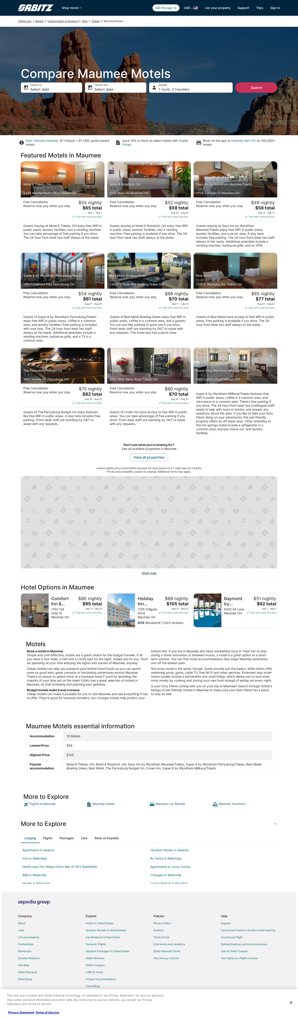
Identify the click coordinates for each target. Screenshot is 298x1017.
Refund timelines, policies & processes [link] (244, 944)
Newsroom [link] (24, 951)
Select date (39, 89)
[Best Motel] (235, 299)
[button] (149, 824)
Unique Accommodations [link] (101, 979)
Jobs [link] (21, 930)
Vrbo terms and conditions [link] (169, 944)
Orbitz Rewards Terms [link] (166, 951)
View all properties (149, 457)
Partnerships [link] (25, 944)
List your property (218, 8)
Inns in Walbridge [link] (34, 858)
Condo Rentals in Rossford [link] (169, 883)
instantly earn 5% (243, 140)
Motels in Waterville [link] (36, 883)
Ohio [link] (84, 21)
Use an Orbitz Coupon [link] (234, 951)
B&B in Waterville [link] (34, 875)
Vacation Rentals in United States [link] (106, 930)
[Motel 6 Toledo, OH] (62, 205)
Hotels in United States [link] (100, 923)
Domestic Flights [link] (96, 944)
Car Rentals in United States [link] (103, 937)
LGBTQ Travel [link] (94, 972)
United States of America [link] (63, 21)
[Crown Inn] (149, 393)
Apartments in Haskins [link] (38, 850)
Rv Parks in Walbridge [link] (166, 858)
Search (256, 87)
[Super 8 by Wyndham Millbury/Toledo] (235, 393)
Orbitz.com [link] (24, 21)
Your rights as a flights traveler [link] (239, 958)
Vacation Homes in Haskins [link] (169, 850)
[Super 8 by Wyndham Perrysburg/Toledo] (62, 299)
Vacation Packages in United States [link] (107, 951)
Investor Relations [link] (29, 958)
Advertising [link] (25, 979)
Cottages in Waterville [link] (165, 875)
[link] (54, 804)
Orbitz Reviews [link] (95, 958)
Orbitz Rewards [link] (27, 972)
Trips (259, 8)
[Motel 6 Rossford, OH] (149, 205)
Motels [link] (39, 21)
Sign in (275, 8)
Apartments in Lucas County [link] (170, 867)
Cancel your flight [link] (232, 937)
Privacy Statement (21, 1012)
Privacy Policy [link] (162, 923)
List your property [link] (28, 937)
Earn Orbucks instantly (42, 140)
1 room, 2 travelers (174, 89)
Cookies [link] (158, 930)
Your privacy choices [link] (166, 958)
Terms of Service (47, 1012)
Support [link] (226, 923)
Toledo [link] (95, 21)
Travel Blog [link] (92, 986)
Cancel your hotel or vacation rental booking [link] (248, 930)
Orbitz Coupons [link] (95, 965)
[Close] (291, 1002)
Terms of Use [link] (161, 937)
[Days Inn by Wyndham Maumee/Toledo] (235, 205)
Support (243, 8)
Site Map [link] (23, 965)
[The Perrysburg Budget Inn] (62, 393)
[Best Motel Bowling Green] (149, 299)
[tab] (30, 838)
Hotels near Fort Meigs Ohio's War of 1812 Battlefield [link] (59, 867)
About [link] (21, 923)
